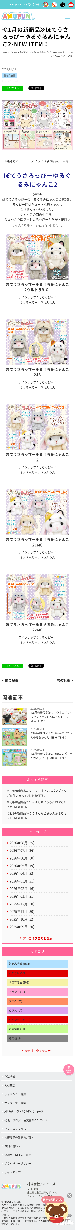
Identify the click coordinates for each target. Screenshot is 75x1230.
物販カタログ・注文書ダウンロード (26, 1120)
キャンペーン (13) (19, 1019)
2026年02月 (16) (22, 888)
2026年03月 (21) (22, 881)
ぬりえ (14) (15, 1010)
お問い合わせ (32, 4)
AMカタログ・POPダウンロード (24, 1111)
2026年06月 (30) (22, 858)
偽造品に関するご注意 (17, 1155)
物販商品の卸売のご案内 (19, 1137)
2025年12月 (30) (22, 904)
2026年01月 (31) (22, 896)
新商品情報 (9, 75)
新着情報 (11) (17, 1029)
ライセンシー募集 (15, 1094)
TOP (5, 52)
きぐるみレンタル (15, 1128)
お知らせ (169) (17, 973)
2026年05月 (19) (22, 865)
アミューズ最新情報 (18, 52)
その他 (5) (15, 1038)
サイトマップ (12, 1172)
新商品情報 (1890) (19, 963)
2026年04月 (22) (22, 873)
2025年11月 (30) (22, 911)
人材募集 (9, 1085)
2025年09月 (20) (22, 926)
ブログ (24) (15, 1001)
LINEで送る (13, 88)
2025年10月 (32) (22, 919)
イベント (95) (17, 991)
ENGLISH (16, 4)
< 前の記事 (10, 680)
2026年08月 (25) (22, 843)
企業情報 (9, 1076)
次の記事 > (65, 680)
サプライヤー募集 (15, 1103)
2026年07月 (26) (22, 850)
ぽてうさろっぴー (11, 81)
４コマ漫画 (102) (19, 982)
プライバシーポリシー (17, 1163)
